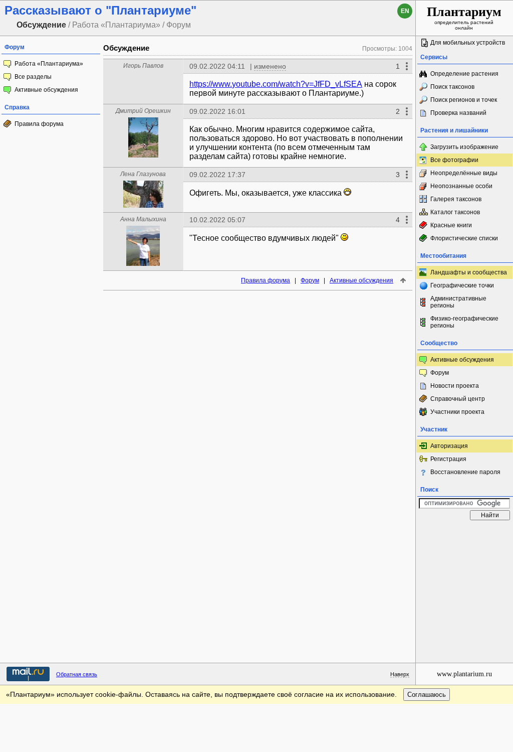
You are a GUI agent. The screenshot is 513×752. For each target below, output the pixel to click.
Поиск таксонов (452, 86)
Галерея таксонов (455, 199)
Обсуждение (126, 48)
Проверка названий (458, 112)
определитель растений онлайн (464, 18)
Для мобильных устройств (467, 42)
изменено (270, 66)
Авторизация (449, 445)
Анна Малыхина (143, 219)
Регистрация (448, 459)
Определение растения (464, 73)
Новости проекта (454, 385)
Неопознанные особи (461, 186)
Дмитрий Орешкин (143, 110)
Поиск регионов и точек (463, 99)
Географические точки (462, 285)
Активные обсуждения (46, 89)
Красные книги (451, 225)
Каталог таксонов (455, 212)
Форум (310, 280)
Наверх (399, 674)
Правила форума (39, 123)
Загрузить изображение (464, 147)
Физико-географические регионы (464, 322)
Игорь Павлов (143, 65)
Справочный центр (457, 398)
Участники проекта (457, 411)
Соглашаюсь (426, 694)
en (405, 11)
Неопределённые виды (463, 173)
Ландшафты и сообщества (468, 272)
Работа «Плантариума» (49, 63)
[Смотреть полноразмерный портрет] (143, 155)
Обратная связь (76, 674)
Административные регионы (458, 302)
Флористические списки (464, 238)
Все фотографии (454, 160)
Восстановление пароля (465, 472)
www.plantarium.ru (464, 674)
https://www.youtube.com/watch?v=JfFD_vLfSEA (275, 84)
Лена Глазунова (143, 174)
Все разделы (33, 76)
